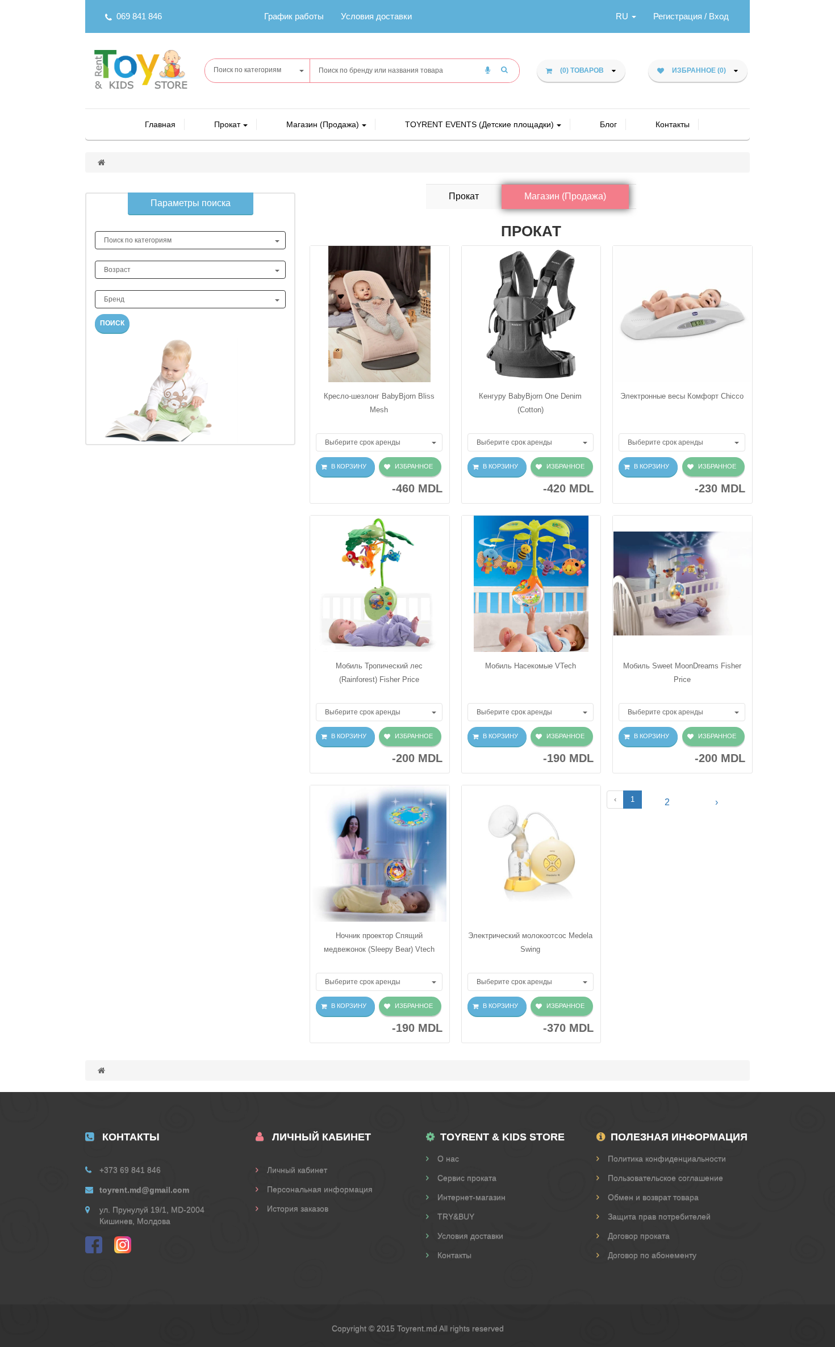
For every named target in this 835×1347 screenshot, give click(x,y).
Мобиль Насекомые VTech (530, 666)
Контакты (673, 124)
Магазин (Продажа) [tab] (565, 196)
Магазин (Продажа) (322, 124)
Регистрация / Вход (691, 16)
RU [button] (623, 16)
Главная (160, 124)
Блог (608, 124)
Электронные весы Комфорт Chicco (682, 396)
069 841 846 (139, 16)
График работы (294, 16)
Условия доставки (376, 16)
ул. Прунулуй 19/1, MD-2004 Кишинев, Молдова (151, 1215)
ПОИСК (112, 323)
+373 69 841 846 (130, 1169)
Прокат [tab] (464, 196)
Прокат (227, 124)
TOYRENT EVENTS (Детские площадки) (479, 124)
